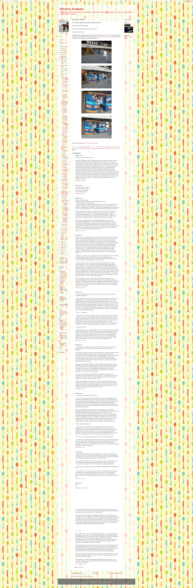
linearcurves (97, 582)
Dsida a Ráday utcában (64, 214)
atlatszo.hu (62, 271)
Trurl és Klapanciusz (62, 42)
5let (60, 309)
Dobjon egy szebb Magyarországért (65, 96)
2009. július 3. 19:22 (80, 478)
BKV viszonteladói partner (107, 146)
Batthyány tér (83, 143)
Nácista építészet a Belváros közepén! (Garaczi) (65, 118)
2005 (62, 247)
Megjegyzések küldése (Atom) (85, 576)
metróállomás (102, 148)
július (63, 77)
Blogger (109, 582)
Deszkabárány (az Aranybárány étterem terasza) (65, 203)
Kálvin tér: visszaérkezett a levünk (65, 184)
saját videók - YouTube (63, 344)
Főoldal (95, 573)
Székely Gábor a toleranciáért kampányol (65, 125)
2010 (62, 58)
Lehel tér (96, 143)
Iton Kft (83, 148)
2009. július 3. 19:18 (80, 230)
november (64, 65)
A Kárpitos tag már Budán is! (65, 91)
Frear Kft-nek (107, 35)
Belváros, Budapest (71, 8)
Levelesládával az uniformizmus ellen (65, 80)
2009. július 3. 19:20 (80, 340)
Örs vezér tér (90, 143)
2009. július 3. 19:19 (80, 287)
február (64, 237)
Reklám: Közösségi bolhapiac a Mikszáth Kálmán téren (65, 103)
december (64, 62)
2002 (62, 253)
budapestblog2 (63, 304)
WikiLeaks (62, 352)
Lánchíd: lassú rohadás (64, 146)
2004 (62, 249)
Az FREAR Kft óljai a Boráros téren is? (65, 131)
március (64, 234)
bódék (118, 146)
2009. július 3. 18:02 (80, 180)
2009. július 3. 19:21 (80, 388)
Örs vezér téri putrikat (108, 36)
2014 (62, 50)
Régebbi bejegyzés (114, 573)
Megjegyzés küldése (79, 567)
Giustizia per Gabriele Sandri (65, 141)
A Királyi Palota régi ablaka (65, 170)
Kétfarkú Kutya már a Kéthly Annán (65, 136)
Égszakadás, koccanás (65, 180)
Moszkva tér (108, 148)
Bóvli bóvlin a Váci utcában (65, 197)
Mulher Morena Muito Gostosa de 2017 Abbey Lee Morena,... (63, 313)
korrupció (88, 148)
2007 (62, 243)
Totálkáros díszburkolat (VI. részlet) (65, 165)
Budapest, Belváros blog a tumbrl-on (63, 298)
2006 (62, 245)
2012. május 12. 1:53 (80, 564)
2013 (62, 52)
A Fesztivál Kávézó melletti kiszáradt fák (64, 111)
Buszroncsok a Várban (65, 188)
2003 (62, 251)
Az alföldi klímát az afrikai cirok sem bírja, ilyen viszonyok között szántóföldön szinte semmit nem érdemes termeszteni (63, 277)
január (63, 239)
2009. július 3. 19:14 (80, 193)
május (63, 230)
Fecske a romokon (64, 161)
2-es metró (98, 146)
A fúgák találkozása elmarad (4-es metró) (65, 192)
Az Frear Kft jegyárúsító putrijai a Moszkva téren (65, 220)
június (63, 228)
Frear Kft (79, 148)
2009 (62, 60)
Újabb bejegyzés (77, 573)
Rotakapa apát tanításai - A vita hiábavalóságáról (63, 336)
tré (115, 148)
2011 (62, 56)
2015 (62, 48)
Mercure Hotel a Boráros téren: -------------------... (65, 86)
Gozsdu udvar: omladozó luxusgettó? (65, 156)
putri (113, 148)
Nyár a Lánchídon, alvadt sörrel (65, 151)
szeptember (65, 70)
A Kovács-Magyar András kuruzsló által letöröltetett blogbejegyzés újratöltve (63, 325)
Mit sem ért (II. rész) (64, 225)
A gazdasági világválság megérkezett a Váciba (65, 209)
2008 (62, 241)
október (64, 68)
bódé (115, 146)
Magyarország (94, 148)
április (63, 232)
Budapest (74, 148)
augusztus (64, 74)
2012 (62, 54)
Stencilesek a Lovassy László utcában (65, 175)
